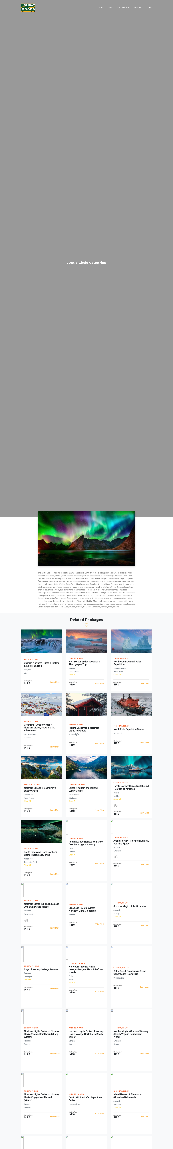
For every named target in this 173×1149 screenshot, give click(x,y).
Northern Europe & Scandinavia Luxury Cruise (40, 789)
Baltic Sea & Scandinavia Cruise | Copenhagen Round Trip (130, 972)
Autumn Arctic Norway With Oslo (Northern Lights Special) (86, 843)
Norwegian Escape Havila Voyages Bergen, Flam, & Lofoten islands (86, 969)
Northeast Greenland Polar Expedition (127, 663)
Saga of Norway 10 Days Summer (41, 969)
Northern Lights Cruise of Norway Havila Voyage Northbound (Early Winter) (86, 1034)
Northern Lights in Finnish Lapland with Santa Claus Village (41, 905)
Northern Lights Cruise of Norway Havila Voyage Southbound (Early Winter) (41, 1034)
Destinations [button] (123, 8)
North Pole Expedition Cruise (128, 729)
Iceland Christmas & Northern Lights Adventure (84, 729)
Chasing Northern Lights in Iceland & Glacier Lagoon (41, 664)
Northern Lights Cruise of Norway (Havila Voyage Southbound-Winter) (130, 1034)
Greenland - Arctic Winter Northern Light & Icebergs (82, 909)
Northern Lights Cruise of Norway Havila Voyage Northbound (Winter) (41, 1097)
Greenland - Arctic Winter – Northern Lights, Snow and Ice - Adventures (40, 727)
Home (102, 8)
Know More (55, 682)
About (111, 8)
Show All (72, 675)
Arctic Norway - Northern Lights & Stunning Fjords (131, 842)
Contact (138, 8)
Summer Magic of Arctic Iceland (130, 906)
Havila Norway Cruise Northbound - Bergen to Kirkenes (131, 787)
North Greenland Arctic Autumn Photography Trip (85, 663)
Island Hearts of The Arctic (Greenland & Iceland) (127, 1096)
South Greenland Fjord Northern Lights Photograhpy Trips (40, 853)
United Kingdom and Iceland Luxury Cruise (83, 789)
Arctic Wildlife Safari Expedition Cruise (85, 1099)
